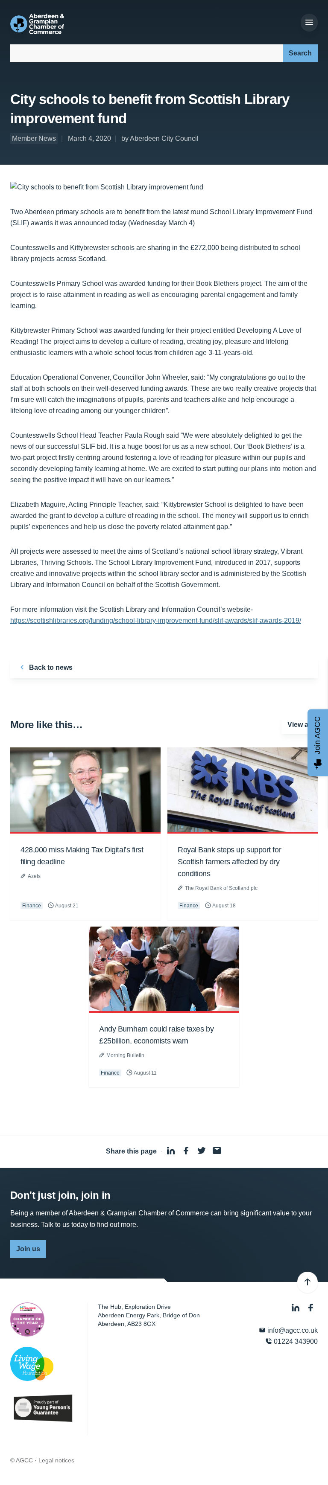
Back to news (50, 667)
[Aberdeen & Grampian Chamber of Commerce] (37, 24)
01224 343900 (295, 1341)
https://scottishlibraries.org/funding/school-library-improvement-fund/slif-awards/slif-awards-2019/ (155, 620)
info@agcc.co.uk (292, 1330)
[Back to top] (307, 1282)
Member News (34, 138)
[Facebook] (311, 1307)
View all (299, 724)
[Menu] (309, 23)
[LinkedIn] (296, 1307)
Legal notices (56, 1460)
